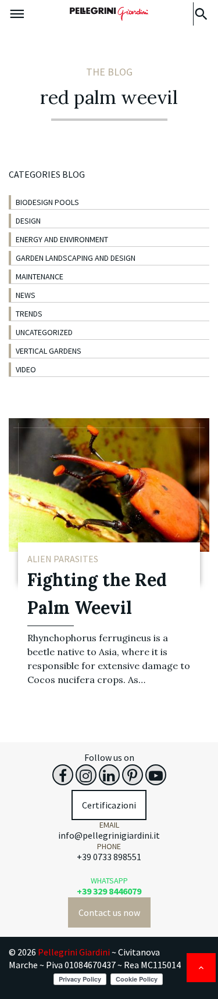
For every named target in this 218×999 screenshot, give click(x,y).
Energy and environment (62, 239)
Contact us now (109, 912)
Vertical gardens (48, 351)
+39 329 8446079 (109, 891)
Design (28, 220)
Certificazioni (109, 805)
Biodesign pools (47, 202)
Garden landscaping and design (75, 258)
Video (26, 369)
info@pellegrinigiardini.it (109, 835)
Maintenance (39, 276)
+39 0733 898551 (109, 857)
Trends (29, 313)
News (25, 295)
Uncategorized (44, 332)
